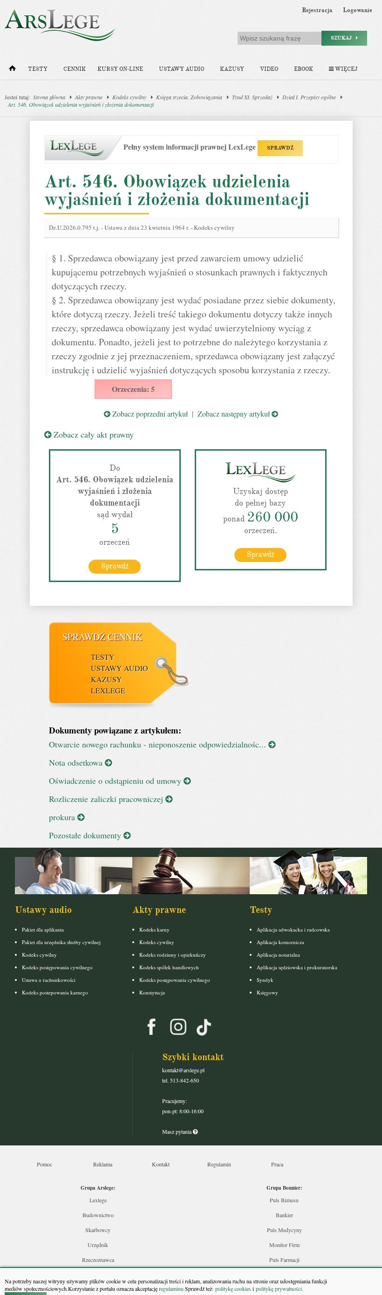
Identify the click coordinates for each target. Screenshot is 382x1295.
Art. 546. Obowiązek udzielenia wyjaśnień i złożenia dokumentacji (81, 104)
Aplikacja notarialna (278, 954)
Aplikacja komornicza (280, 942)
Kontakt (161, 1164)
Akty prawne (88, 97)
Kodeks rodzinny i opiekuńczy (172, 954)
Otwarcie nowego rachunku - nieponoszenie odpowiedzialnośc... (158, 744)
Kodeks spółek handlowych (169, 967)
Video (269, 69)
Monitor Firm (284, 1244)
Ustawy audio (181, 69)
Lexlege (98, 1200)
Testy (38, 69)
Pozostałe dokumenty (86, 835)
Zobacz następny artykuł (235, 413)
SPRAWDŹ (280, 148)
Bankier (284, 1215)
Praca (277, 1164)
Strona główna (49, 97)
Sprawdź (115, 566)
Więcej (345, 69)
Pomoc (44, 1164)
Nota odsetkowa (77, 762)
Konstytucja (152, 992)
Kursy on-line (120, 69)
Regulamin (219, 1164)
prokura (63, 816)
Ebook (303, 69)
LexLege (108, 690)
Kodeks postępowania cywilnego (57, 967)
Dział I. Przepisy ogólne (309, 97)
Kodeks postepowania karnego (55, 992)
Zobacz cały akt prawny (92, 434)
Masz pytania (177, 1131)
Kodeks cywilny (129, 97)
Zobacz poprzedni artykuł (149, 413)
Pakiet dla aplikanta (43, 929)
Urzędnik (98, 1244)
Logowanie (357, 10)
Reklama (102, 1164)
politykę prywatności (279, 1288)
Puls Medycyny (284, 1229)
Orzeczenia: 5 (133, 389)
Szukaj (343, 38)
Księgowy (267, 992)
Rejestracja (317, 10)
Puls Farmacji (284, 1259)
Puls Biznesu (284, 1200)
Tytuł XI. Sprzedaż (252, 97)
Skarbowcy (97, 1229)
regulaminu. (171, 1288)
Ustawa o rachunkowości (48, 979)
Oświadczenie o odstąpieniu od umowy (116, 780)
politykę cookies (233, 1288)
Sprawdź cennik (102, 636)
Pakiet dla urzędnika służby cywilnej (61, 942)
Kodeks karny (154, 929)
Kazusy (232, 69)
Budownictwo (98, 1215)
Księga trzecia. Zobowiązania (189, 97)
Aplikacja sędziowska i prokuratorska (297, 967)
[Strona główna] (12, 70)
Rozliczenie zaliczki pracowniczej (107, 798)
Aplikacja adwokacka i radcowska (293, 929)
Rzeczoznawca (98, 1259)
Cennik (74, 69)
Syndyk (265, 979)
